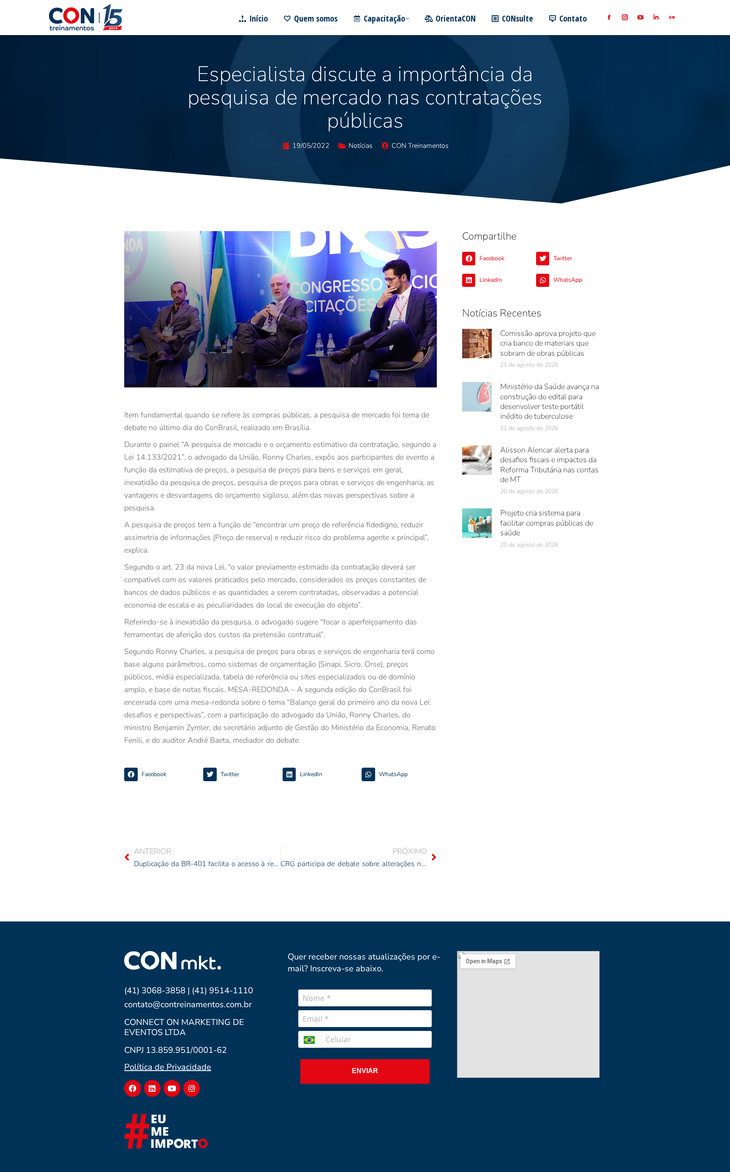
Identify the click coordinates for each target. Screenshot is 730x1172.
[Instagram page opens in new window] (624, 17)
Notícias (361, 145)
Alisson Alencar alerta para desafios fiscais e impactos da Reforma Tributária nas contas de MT (549, 465)
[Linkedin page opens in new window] (656, 17)
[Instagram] (191, 1088)
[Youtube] (171, 1088)
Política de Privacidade (167, 1067)
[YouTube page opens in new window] (640, 17)
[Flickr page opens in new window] (671, 17)
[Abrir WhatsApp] (709, 1151)
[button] (161, 774)
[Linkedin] (152, 1088)
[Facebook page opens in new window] (609, 17)
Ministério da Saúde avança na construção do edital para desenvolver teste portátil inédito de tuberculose (549, 401)
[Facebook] (132, 1088)
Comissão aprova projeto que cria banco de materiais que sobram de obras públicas (548, 343)
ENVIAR (365, 1070)
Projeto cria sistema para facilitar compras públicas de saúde (546, 523)
